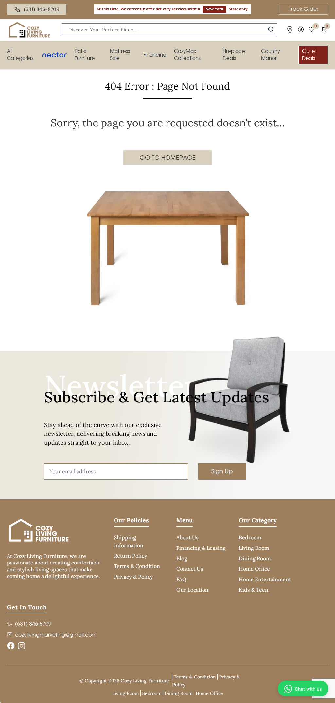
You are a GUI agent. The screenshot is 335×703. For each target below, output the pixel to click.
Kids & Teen (253, 589)
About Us (187, 537)
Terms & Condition (137, 566)
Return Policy (130, 555)
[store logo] (29, 30)
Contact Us (189, 568)
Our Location (192, 589)
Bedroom (250, 537)
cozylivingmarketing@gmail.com (56, 634)
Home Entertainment (265, 579)
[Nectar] (54, 55)
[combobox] (169, 30)
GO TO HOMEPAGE (168, 157)
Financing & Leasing (201, 548)
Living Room (254, 548)
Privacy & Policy (133, 576)
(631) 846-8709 (41, 9)
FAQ (181, 579)
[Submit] (271, 29)
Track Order (303, 9)
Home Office (254, 568)
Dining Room (255, 558)
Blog (181, 558)
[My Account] (300, 29)
